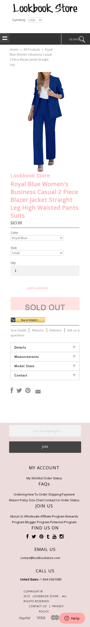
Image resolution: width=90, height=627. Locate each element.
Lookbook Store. (46, 596)
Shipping (54, 494)
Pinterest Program (63, 522)
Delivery (55, 330)
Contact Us (52, 500)
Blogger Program (37, 522)
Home (14, 49)
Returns (38, 330)
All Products (32, 49)
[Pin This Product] (27, 390)
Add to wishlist (37, 288)
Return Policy (18, 500)
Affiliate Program (52, 516)
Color (14, 232)
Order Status (52, 478)
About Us (16, 516)
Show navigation (5, 38)
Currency (18, 20)
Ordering (20, 494)
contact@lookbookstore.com (40, 558)
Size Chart (36, 500)
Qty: (13, 263)
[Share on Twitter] (19, 390)
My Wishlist (34, 478)
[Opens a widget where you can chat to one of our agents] (72, 619)
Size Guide (18, 330)
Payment (68, 494)
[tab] (45, 347)
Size (14, 248)
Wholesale (32, 516)
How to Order (37, 494)
